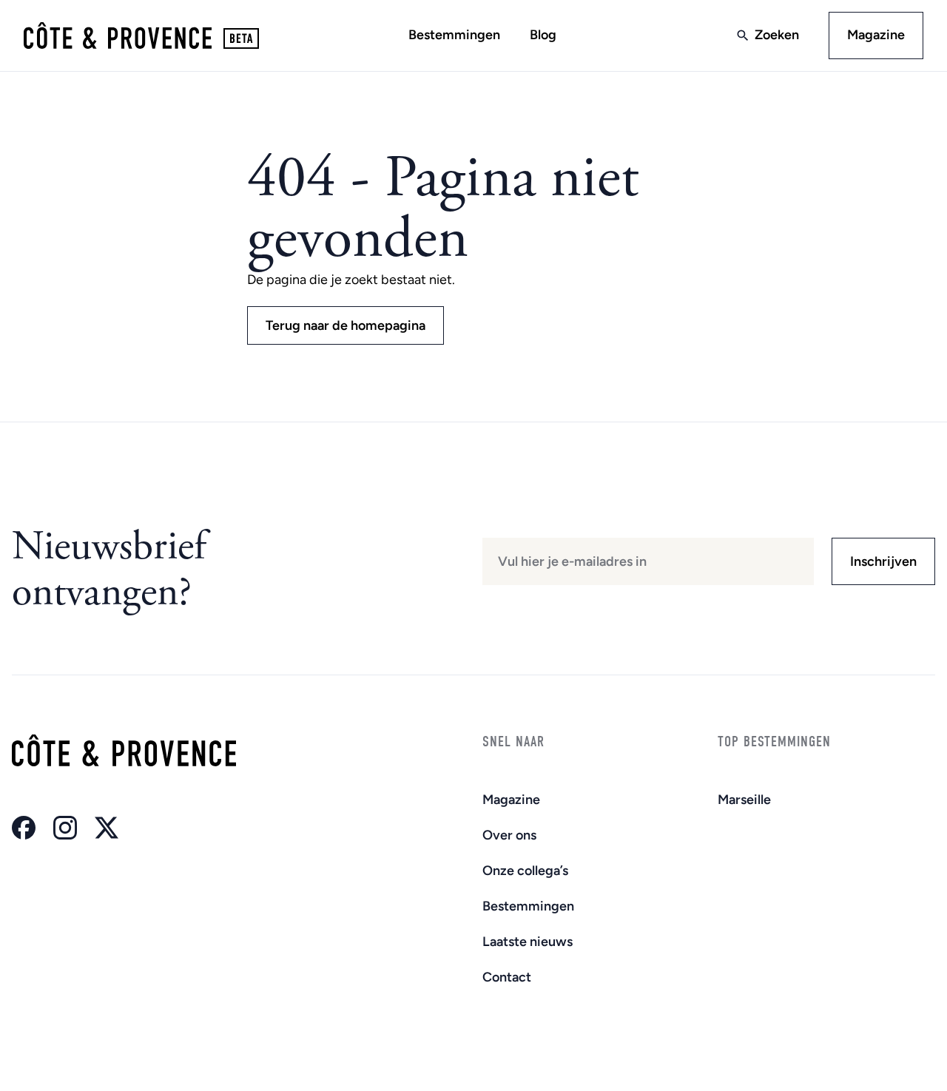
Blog (543, 35)
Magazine (876, 35)
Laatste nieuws (527, 941)
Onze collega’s (525, 870)
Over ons (509, 835)
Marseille (744, 799)
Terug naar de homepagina (345, 325)
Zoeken (777, 35)
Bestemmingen (454, 35)
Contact (506, 977)
